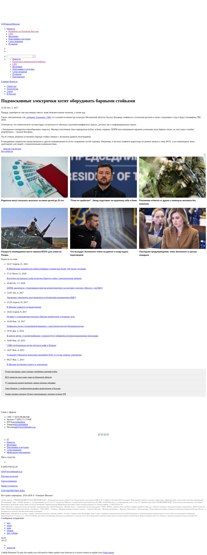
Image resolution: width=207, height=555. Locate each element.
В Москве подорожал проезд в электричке (27, 364)
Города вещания (9, 481)
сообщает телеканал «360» (39, 117)
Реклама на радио (9, 476)
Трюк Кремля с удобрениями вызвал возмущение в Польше (33, 388)
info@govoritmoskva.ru (24, 427)
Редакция (12, 44)
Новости (11, 29)
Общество (11, 86)
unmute (10, 530)
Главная (5, 81)
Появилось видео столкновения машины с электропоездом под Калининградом (45, 326)
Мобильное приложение (18, 452)
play (9, 523)
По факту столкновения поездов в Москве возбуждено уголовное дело (41, 316)
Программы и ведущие (19, 39)
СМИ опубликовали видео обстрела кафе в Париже (31, 345)
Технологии (12, 89)
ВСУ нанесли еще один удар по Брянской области (28, 377)
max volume (12, 533)
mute (9, 528)
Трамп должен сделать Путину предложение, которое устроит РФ (35, 394)
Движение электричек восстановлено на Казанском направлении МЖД (41, 297)
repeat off (11, 548)
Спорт (10, 91)
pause (9, 525)
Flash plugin (108, 552)
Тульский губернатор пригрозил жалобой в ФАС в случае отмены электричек (44, 355)
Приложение (18, 77)
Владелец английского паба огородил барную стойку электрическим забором (44, 278)
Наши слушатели (9, 486)
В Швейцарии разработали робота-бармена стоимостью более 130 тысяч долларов (46, 269)
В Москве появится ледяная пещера (24, 307)
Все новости (7, 151)
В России (11, 94)
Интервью (13, 36)
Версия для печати (12, 149)
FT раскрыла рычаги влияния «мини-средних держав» (30, 383)
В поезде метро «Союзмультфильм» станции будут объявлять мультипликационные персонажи (52, 336)
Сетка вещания (15, 41)
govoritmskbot (18, 422)
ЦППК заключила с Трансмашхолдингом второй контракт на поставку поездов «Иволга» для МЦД (55, 288)
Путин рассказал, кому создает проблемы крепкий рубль (31, 371)
